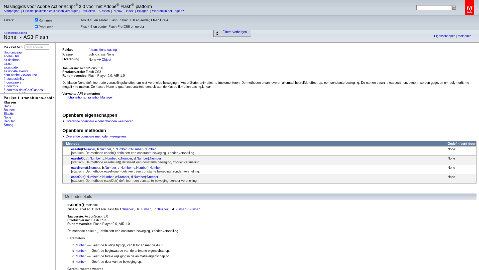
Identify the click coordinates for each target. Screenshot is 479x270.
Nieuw (118, 11)
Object (106, 60)
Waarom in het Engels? (168, 11)
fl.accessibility (14, 78)
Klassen (105, 11)
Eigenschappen (445, 36)
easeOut (77, 177)
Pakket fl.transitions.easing (30, 98)
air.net (8, 64)
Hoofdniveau (13, 52)
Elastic (9, 114)
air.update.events (16, 71)
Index (130, 11)
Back (7, 106)
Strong (8, 125)
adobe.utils (11, 56)
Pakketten (89, 11)
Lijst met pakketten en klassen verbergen (51, 11)
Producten (46, 27)
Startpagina (12, 11)
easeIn (76, 149)
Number (89, 149)
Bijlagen (143, 11)
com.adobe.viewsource (20, 75)
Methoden (465, 36)
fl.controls (11, 86)
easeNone (78, 168)
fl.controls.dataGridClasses (23, 90)
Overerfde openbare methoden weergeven (95, 136)
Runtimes (45, 20)
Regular (9, 121)
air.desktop (11, 60)
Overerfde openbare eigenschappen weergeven (99, 121)
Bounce (9, 110)
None (7, 117)
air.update (11, 67)
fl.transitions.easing (16, 32)
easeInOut (79, 158)
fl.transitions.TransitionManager (90, 97)
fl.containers (12, 82)
